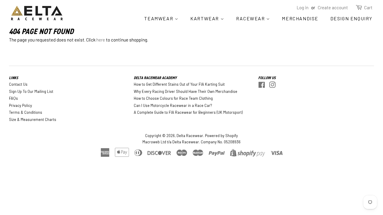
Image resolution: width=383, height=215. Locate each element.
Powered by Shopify (221, 135)
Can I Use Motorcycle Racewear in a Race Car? (173, 105)
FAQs (13, 98)
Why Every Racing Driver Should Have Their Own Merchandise (185, 91)
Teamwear (159, 18)
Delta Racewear (190, 135)
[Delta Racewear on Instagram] (272, 86)
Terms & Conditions (25, 112)
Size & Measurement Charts (32, 119)
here (100, 39)
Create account (333, 7)
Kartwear (205, 18)
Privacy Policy (20, 105)
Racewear (251, 18)
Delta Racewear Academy (155, 77)
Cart (368, 7)
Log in (302, 7)
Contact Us (18, 84)
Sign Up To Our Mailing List (31, 91)
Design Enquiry (351, 18)
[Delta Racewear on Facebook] (261, 86)
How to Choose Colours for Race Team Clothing (173, 98)
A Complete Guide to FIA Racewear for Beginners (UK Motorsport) (188, 112)
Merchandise (300, 18)
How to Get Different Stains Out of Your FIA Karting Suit (179, 84)
